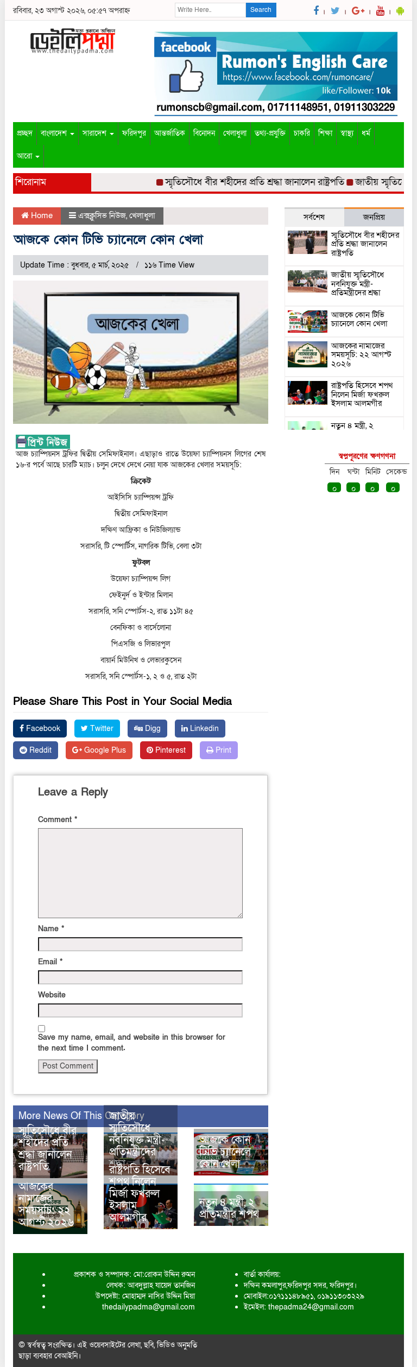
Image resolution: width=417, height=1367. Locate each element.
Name (51, 929)
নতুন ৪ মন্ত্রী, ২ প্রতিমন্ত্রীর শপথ (229, 1209)
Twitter (100, 728)
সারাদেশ (96, 133)
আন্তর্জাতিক (169, 133)
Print (222, 750)
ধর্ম (366, 133)
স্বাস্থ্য (346, 133)
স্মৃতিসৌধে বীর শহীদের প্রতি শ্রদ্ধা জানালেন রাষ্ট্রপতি (243, 182)
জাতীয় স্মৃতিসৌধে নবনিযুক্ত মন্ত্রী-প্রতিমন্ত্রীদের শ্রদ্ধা (137, 1140)
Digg (152, 728)
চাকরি (302, 133)
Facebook (42, 728)
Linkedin (203, 728)
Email (50, 962)
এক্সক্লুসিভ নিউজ (102, 215)
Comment (57, 820)
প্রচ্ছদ (25, 133)
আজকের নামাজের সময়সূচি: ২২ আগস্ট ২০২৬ (46, 1205)
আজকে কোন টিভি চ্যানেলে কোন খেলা (225, 1152)
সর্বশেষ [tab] (314, 217)
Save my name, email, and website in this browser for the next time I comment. (131, 1042)
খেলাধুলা (235, 133)
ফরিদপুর (134, 133)
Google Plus (104, 750)
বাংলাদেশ (55, 133)
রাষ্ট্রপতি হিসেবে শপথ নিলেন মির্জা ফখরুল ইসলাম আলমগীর (139, 1194)
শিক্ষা (325, 133)
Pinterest (169, 750)
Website (52, 995)
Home (41, 215)
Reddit (39, 750)
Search (260, 9)
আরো (25, 156)
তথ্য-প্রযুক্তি (270, 133)
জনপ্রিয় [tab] (374, 217)
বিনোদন (204, 133)
